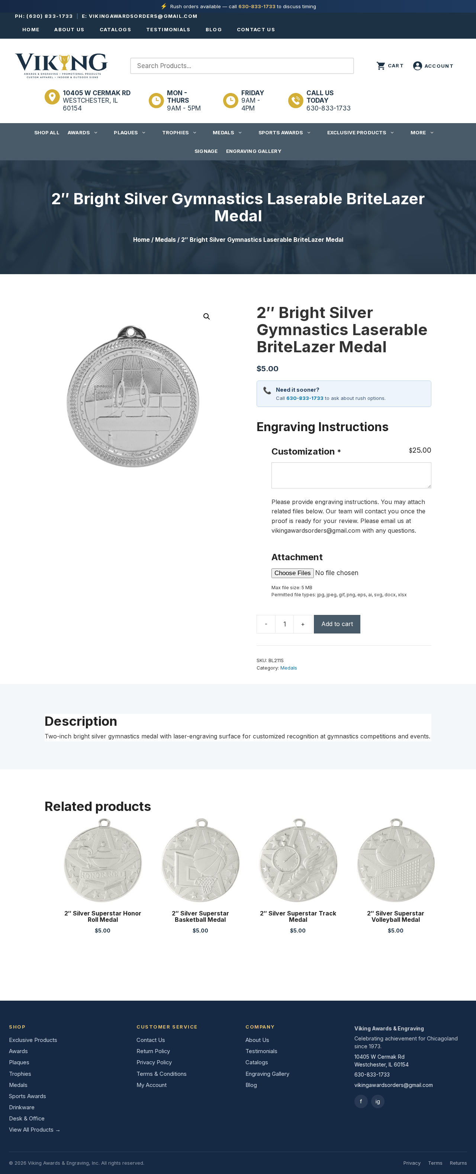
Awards (79, 132)
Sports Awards (280, 132)
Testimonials (168, 29)
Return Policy (153, 1051)
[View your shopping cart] (390, 65)
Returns (458, 1163)
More (418, 132)
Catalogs (115, 29)
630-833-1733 (257, 6)
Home (30, 29)
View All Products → (35, 1129)
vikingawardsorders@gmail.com (143, 16)
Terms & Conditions (161, 1074)
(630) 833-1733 (49, 16)
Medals (223, 132)
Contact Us (256, 29)
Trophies (175, 132)
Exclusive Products (356, 132)
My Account (151, 1085)
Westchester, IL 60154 (97, 100)
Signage (206, 151)
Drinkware (22, 1107)
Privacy (412, 1163)
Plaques (126, 132)
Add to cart (337, 624)
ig (378, 1101)
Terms (435, 1163)
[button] (206, 316)
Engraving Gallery (254, 151)
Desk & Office (27, 1118)
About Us (69, 29)
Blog (214, 29)
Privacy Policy (154, 1062)
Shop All (47, 132)
